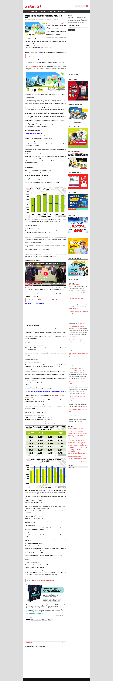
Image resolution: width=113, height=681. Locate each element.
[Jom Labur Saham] (78, 201)
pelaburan (71, 440)
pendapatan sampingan (72, 445)
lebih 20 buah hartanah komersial (53, 124)
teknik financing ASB (78, 460)
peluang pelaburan (73, 442)
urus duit (82, 462)
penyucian (77, 451)
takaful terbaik (80, 458)
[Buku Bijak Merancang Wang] (78, 161)
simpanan (71, 458)
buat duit (78, 428)
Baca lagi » (82, 294)
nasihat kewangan (71, 438)
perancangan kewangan (77, 453)
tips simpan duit (74, 461)
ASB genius (70, 428)
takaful (76, 458)
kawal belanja (74, 435)
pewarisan (84, 454)
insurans (73, 433)
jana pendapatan (79, 433)
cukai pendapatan (79, 431)
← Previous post (28, 642)
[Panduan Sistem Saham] (78, 224)
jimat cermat (85, 433)
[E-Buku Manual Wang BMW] (78, 138)
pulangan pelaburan (77, 456)
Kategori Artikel (34, 11)
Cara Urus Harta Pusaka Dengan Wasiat (77, 326)
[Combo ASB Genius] (78, 91)
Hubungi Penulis (57, 11)
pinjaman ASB (71, 456)
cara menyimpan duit (72, 430)
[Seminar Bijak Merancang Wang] (78, 114)
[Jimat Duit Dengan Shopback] (78, 181)
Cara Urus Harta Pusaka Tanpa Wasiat (76, 340)
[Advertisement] (46, 313)
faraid (84, 431)
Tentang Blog (42, 11)
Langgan (71, 29)
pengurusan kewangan (77, 447)
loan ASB (76, 437)
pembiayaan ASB (74, 443)
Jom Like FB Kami (66, 11)
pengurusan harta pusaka (82, 445)
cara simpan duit (81, 430)
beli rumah (75, 428)
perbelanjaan (71, 455)
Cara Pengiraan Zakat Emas (74, 284)
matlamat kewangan (82, 437)
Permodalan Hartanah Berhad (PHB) (33, 66)
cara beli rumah (83, 428)
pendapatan (82, 444)
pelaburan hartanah (79, 440)
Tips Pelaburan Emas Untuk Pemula (76, 298)
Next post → (64, 642)
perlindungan (78, 455)
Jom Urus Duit (33, 6)
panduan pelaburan (78, 438)
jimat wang (69, 435)
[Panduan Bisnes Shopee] (78, 246)
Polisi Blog (49, 11)
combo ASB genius (71, 431)
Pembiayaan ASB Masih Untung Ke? (76, 368)
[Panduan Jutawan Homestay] (78, 267)
